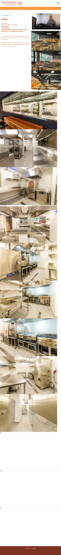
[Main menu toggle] (58, 3)
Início (2, 15)
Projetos (6, 15)
